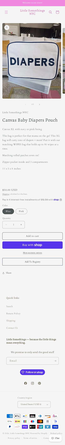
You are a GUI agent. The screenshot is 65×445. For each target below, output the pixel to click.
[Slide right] (39, 104)
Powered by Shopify (38, 433)
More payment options (32, 252)
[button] (6, 12)
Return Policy (13, 313)
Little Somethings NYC (20, 433)
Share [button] (9, 272)
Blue (8, 211)
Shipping (5, 194)
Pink (21, 211)
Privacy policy (14, 438)
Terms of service (30, 438)
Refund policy (56, 433)
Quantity (6, 218)
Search (9, 306)
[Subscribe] (55, 361)
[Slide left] (25, 104)
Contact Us (12, 327)
